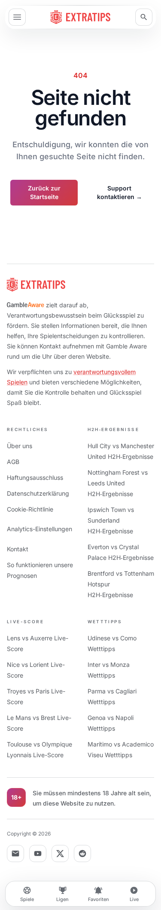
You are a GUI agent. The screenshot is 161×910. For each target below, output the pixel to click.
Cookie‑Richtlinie (30, 509)
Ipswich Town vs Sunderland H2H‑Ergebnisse (111, 520)
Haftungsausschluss (35, 477)
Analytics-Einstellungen (39, 528)
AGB (13, 461)
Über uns (19, 445)
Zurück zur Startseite (44, 192)
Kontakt (17, 549)
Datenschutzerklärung (38, 493)
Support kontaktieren (119, 192)
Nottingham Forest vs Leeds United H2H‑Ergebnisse (118, 483)
